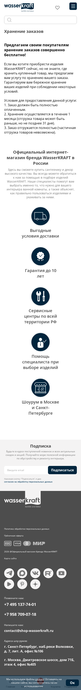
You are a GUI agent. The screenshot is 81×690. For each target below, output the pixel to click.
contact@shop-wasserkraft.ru (29, 630)
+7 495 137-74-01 (20, 604)
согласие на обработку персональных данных (28, 481)
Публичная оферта (13, 535)
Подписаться (62, 470)
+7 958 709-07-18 (20, 614)
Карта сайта (10, 558)
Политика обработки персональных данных (26, 528)
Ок (72, 682)
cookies (39, 679)
